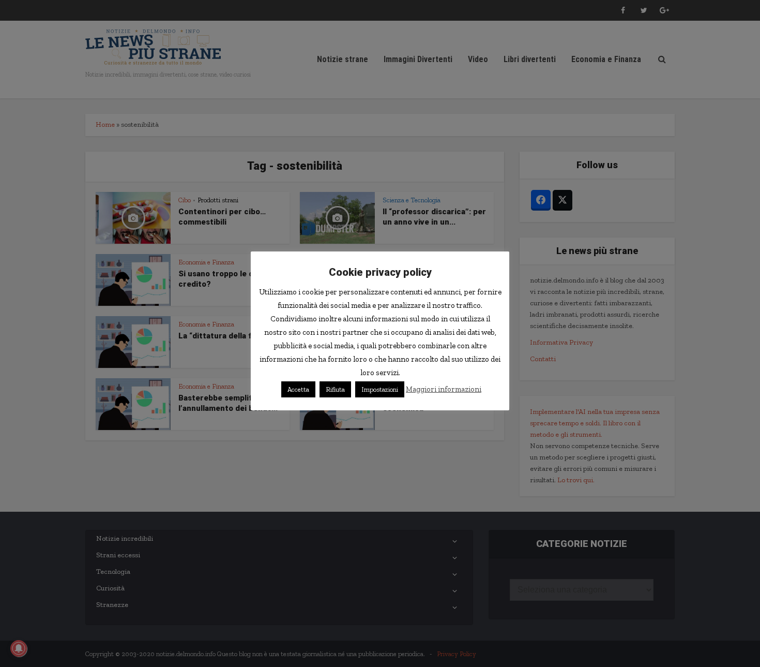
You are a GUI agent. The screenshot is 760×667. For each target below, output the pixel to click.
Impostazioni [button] (379, 389)
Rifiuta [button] (335, 389)
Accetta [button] (298, 389)
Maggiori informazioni (443, 389)
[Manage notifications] (18, 648)
